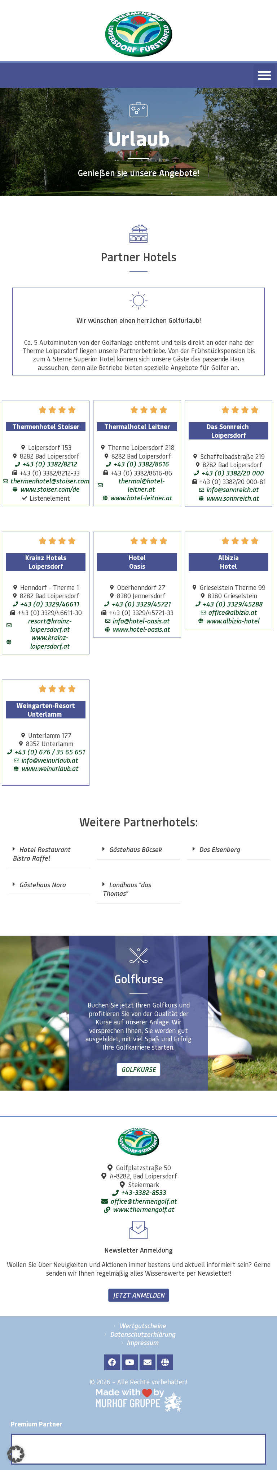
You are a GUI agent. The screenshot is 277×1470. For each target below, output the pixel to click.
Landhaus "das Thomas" (126, 888)
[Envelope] (147, 1362)
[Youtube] (130, 1362)
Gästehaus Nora (42, 884)
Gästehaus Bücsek (135, 849)
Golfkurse (138, 1069)
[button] (264, 75)
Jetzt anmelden (138, 1295)
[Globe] (165, 1362)
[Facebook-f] (112, 1362)
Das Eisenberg (219, 849)
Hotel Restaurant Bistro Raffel (41, 853)
